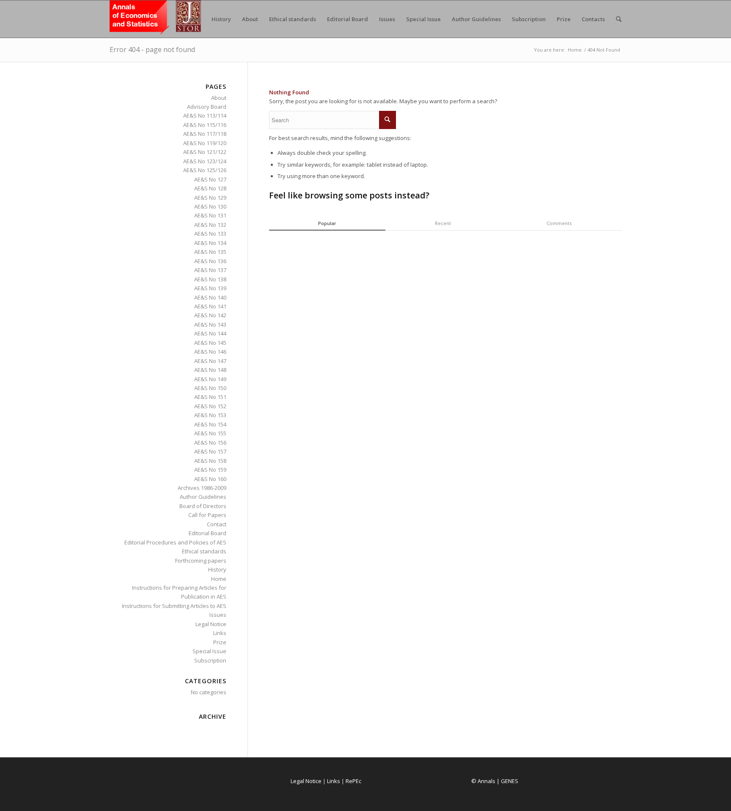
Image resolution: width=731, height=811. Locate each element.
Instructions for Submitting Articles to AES (174, 606)
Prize (219, 642)
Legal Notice (210, 624)
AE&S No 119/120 (204, 143)
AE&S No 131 (210, 215)
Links (219, 633)
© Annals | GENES (494, 781)
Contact (216, 524)
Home (575, 50)
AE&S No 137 (210, 270)
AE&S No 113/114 (204, 115)
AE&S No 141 (210, 306)
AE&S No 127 (210, 179)
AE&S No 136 (210, 261)
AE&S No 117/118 (204, 133)
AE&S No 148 (210, 370)
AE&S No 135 (210, 252)
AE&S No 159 (210, 469)
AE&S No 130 (210, 206)
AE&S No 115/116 (204, 125)
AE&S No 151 (210, 397)
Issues (217, 615)
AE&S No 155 (210, 433)
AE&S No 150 (210, 388)
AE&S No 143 (210, 324)
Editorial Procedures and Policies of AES (175, 542)
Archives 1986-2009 (202, 488)
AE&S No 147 (210, 361)
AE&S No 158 (210, 461)
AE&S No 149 (210, 379)
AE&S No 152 (210, 406)
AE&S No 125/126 (204, 170)
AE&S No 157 (210, 451)
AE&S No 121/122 (204, 152)
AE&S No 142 (210, 315)
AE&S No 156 (210, 442)
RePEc (353, 781)
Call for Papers (207, 515)
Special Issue (209, 651)
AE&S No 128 (210, 188)
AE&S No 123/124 (204, 161)
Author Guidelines (203, 496)
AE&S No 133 (210, 233)
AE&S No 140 (210, 297)
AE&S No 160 (210, 479)
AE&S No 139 (210, 288)
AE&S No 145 (210, 342)
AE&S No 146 (210, 351)
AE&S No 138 (210, 279)
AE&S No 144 (210, 333)
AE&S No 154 (210, 424)
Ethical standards (204, 551)
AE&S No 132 (210, 224)
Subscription (210, 660)
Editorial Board (207, 533)
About (218, 98)
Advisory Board (206, 106)
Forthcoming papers (200, 560)
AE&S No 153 (210, 415)
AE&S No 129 (210, 197)
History (217, 569)
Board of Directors (202, 506)
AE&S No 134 (210, 243)
